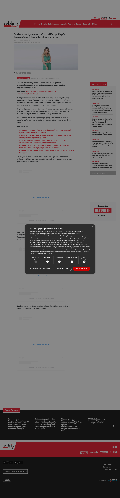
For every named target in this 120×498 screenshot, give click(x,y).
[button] (40, 269)
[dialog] (60, 249)
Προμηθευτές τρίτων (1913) (75, 240)
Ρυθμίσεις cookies (35, 253)
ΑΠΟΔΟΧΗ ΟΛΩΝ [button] (81, 268)
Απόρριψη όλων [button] (62, 268)
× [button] (92, 226)
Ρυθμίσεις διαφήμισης (36, 251)
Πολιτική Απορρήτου (47, 253)
